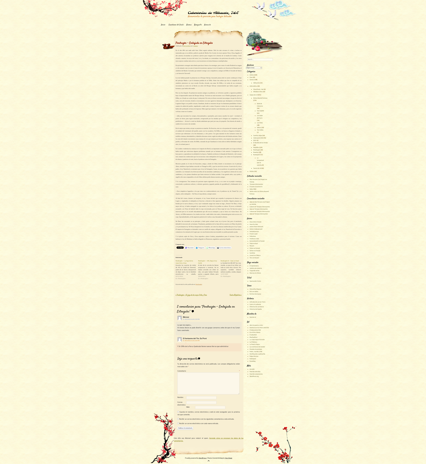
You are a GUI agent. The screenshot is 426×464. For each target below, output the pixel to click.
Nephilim (256, 147)
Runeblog (252, 361)
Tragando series (254, 271)
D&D (254, 140)
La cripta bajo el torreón (257, 340)
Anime (252, 75)
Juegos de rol (254, 95)
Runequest (197, 25)
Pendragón (199, 284)
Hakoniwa (253, 236)
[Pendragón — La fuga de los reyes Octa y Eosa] (187, 270)
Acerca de (207, 25)
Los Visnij (259, 123)
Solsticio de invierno (256, 268)
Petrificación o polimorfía (257, 354)
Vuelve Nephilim (236, 295)
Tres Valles (260, 130)
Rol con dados (254, 291)
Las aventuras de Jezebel (257, 347)
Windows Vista (257, 92)
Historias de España (256, 309)
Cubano (195, 46)
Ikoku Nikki (253, 189)
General (252, 80)
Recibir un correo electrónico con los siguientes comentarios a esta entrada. (206, 419)
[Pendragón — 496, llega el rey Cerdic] (209, 270)
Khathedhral (253, 337)
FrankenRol (253, 335)
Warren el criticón (255, 273)
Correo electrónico (181, 403)
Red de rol (253, 317)
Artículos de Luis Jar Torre (257, 302)
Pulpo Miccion (254, 356)
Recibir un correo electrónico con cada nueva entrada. (199, 423)
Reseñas (255, 152)
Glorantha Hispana (255, 289)
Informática (253, 86)
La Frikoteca (253, 342)
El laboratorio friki (255, 330)
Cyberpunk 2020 (258, 138)
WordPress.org (254, 376)
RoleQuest (253, 359)
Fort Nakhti (260, 111)
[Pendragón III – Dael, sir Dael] (232, 269)
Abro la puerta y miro (256, 325)
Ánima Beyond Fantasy (260, 98)
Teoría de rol (257, 168)
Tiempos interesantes (256, 184)
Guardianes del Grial (176, 25)
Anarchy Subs (254, 224)
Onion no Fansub (255, 248)
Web (187, 407)
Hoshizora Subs (254, 239)
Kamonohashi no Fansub (257, 241)
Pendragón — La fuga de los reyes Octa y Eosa (191, 295)
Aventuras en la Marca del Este (259, 328)
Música (252, 171)
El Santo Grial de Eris (256, 187)
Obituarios (256, 83)
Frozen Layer (254, 234)
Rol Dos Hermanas (255, 294)
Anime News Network (256, 227)
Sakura (259, 127)
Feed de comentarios (256, 374)
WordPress (202, 458)
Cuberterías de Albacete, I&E (213, 13)
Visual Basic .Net (258, 89)
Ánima (188, 25)
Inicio (163, 25)
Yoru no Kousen (254, 258)
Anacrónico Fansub (255, 222)
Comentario (208, 371)
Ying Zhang (228, 458)
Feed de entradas (255, 372)
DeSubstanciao (254, 231)
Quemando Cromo (255, 281)
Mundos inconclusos (256, 349)
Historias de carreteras (257, 307)
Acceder (252, 369)
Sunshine (252, 253)
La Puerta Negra (255, 344)
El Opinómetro (254, 266)
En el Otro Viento (255, 332)
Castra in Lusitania (255, 304)
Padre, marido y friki (256, 351)
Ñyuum (252, 246)
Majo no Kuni (254, 243)
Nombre (180, 397)
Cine (251, 77)
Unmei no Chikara (255, 255)
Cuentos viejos (257, 135)
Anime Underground (256, 229)
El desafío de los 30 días (260, 143)
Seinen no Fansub (255, 251)
